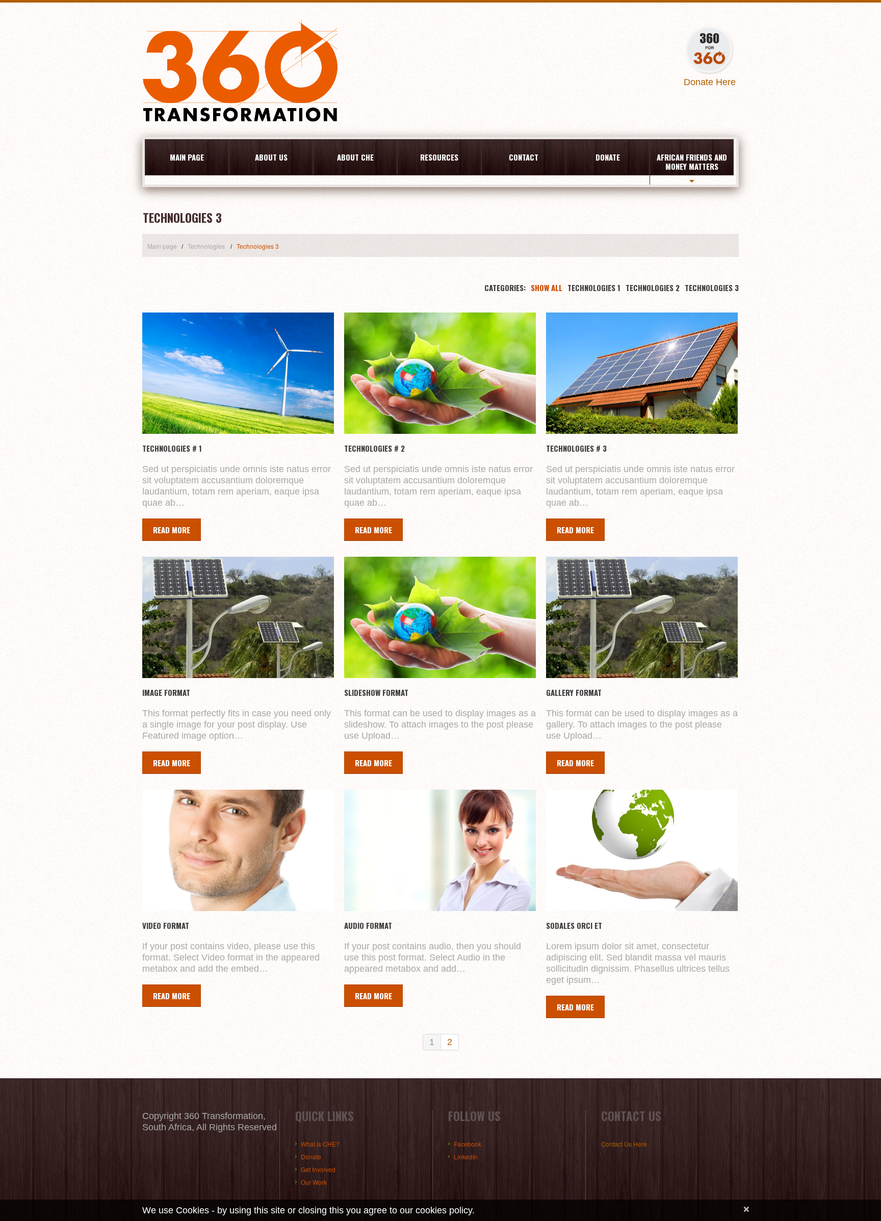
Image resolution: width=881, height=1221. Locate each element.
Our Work (314, 1182)
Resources (439, 157)
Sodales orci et (574, 925)
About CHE (355, 157)
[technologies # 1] (238, 373)
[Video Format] (238, 850)
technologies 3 (712, 287)
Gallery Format (574, 692)
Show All (546, 287)
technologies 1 (593, 287)
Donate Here (710, 82)
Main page (187, 157)
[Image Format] (238, 617)
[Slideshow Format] (440, 617)
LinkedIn (466, 1156)
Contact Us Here (624, 1143)
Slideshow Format (376, 692)
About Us (271, 157)
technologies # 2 (374, 448)
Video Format (165, 925)
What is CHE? (320, 1143)
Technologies (206, 246)
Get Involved (318, 1169)
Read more (171, 529)
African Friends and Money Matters (692, 161)
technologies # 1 (172, 448)
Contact (523, 157)
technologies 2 (653, 287)
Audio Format (368, 925)
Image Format (166, 692)
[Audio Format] (440, 850)
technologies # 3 (576, 448)
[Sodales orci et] (642, 850)
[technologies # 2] (440, 373)
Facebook (467, 1143)
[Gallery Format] (642, 617)
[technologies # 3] (642, 373)
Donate (607, 157)
